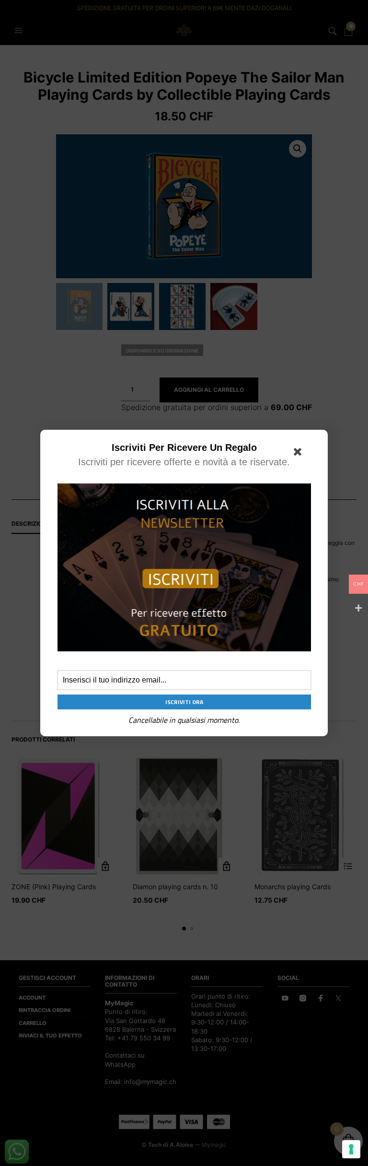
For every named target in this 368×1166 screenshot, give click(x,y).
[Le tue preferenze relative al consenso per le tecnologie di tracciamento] (351, 1149)
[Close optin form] (299, 453)
